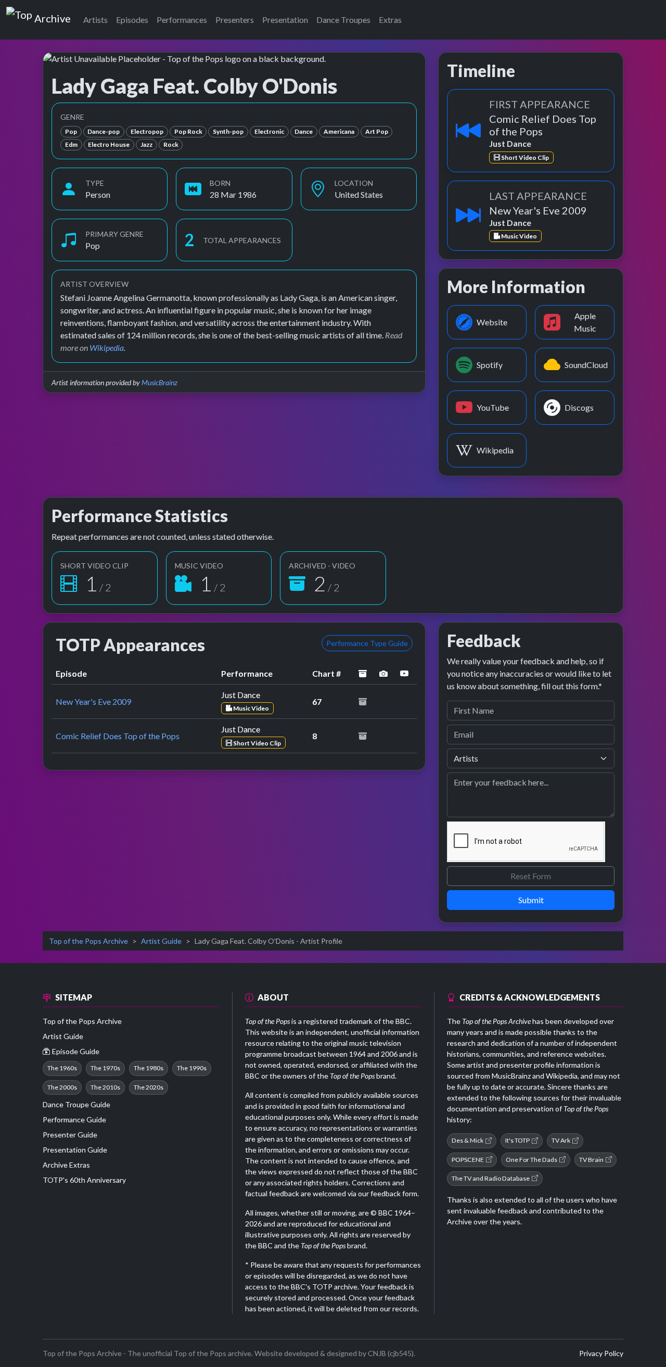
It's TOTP (517, 1140)
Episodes (132, 19)
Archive (52, 16)
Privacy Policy (601, 1353)
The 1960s (62, 1068)
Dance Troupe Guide (76, 1104)
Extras (390, 19)
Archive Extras (66, 1164)
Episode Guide (75, 1051)
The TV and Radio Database (491, 1178)
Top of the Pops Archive (88, 940)
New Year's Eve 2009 (93, 701)
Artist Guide (161, 940)
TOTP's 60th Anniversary (84, 1179)
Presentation (285, 19)
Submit (531, 900)
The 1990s (192, 1068)
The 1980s (148, 1068)
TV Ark (561, 1140)
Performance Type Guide (367, 643)
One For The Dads (531, 1159)
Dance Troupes (343, 19)
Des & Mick (467, 1140)
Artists (95, 19)
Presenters (234, 19)
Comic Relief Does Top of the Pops (118, 736)
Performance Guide (74, 1119)
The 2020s (148, 1087)
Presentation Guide (75, 1149)
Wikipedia (106, 347)
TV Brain (591, 1159)
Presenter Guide (70, 1134)
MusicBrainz (159, 382)
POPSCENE (468, 1159)
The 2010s (105, 1087)
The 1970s (105, 1068)
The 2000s (62, 1087)
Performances (182, 19)
